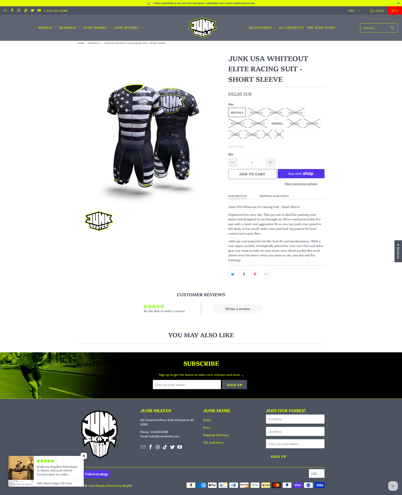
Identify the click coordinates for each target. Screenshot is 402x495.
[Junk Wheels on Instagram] (19, 10)
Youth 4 (237, 112)
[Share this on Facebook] (244, 274)
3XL (279, 134)
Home (207, 420)
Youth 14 (258, 123)
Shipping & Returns (274, 196)
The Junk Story (213, 442)
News (206, 427)
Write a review (237, 308)
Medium (312, 123)
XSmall (277, 123)
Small (294, 123)
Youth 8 (275, 112)
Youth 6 (256, 112)
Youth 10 (295, 112)
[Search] (392, 27)
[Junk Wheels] (202, 28)
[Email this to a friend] (266, 274)
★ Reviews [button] (398, 251)
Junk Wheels (96, 485)
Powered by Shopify (119, 485)
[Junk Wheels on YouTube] (39, 10)
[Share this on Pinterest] (255, 274)
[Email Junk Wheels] (5, 10)
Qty (230, 154)
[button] (47, 28)
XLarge (252, 134)
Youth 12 (238, 123)
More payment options (301, 183)
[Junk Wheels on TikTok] (25, 10)
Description (237, 196)
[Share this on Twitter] (232, 274)
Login (379, 10)
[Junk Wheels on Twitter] (32, 10)
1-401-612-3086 (56, 10)
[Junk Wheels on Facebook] (12, 10)
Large (235, 134)
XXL (267, 134)
